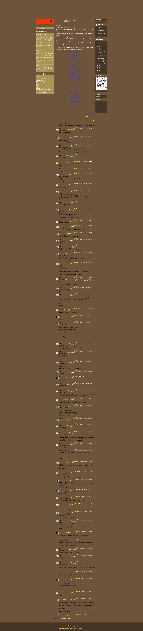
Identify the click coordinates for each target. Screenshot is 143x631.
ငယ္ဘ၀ (37, 84)
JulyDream (71, 406)
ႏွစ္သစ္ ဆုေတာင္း (69, 20)
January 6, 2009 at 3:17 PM (87, 548)
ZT (73, 203)
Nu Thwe (74, 491)
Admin (42, 42)
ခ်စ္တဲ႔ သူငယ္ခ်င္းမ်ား (40, 81)
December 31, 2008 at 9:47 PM (86, 443)
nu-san (72, 444)
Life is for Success (72, 532)
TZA (74, 513)
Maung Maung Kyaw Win (70, 599)
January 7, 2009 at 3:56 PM (87, 571)
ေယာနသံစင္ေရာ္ (69, 309)
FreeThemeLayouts (80, 628)
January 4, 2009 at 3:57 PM (87, 531)
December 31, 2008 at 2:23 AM (86, 294)
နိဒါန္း (37, 85)
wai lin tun (73, 481)
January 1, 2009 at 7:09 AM (87, 479)
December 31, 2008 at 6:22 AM (86, 322)
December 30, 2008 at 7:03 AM (86, 161)
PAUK (72, 137)
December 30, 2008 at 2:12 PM (86, 232)
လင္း (72, 295)
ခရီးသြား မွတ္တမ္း (40, 80)
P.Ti (73, 264)
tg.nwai (72, 175)
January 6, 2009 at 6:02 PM (87, 555)
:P (73, 247)
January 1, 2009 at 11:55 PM (86, 511)
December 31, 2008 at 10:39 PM (85, 450)
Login (102, 19)
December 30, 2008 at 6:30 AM (86, 145)
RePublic (72, 240)
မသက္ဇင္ (73, 504)
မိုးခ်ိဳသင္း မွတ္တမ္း (72, 626)
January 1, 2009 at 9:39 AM (87, 496)
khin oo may (71, 156)
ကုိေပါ (72, 344)
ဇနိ (73, 191)
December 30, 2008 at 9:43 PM (86, 277)
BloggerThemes (69, 628)
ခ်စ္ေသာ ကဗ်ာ (39, 82)
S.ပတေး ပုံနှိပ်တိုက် (45, 34)
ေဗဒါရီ (74, 521)
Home (61, 615)
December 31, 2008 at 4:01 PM (86, 405)
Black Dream (73, 549)
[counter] (98, 96)
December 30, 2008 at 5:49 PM (86, 239)
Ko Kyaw (72, 433)
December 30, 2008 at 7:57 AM (86, 190)
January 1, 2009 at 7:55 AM (87, 489)
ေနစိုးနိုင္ (72, 362)
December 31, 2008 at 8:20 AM (86, 351)
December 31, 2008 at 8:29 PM (86, 418)
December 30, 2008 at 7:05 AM (86, 173)
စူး (73, 316)
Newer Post (57, 614)
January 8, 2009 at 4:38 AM (87, 591)
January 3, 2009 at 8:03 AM (87, 520)
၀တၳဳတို (37, 76)
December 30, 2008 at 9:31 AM (86, 209)
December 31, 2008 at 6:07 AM (86, 315)
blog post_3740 (46, 36)
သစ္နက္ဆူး (72, 210)
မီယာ (72, 288)
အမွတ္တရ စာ (38, 90)
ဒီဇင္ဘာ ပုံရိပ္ (100, 56)
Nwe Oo (74, 563)
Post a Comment (72, 615)
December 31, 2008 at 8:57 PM (86, 431)
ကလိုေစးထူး (71, 233)
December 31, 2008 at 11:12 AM (85, 383)
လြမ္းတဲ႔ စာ (39, 88)
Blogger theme (62, 628)
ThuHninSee (70, 384)
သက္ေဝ (72, 129)
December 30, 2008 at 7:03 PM (86, 252)
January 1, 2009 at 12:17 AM (86, 471)
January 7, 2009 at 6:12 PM (87, 578)
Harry (74, 472)
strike (73, 221)
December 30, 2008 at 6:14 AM (86, 128)
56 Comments (90, 116)
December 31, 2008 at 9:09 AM (86, 371)
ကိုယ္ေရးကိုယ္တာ (39, 78)
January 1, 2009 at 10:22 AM (86, 503)
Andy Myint (71, 462)
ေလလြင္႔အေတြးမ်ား (41, 92)
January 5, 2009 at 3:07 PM (87, 540)
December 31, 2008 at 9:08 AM (86, 361)
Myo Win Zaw (70, 377)
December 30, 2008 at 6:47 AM (86, 155)
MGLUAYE (71, 352)
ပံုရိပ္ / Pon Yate (70, 399)
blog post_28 (39, 65)
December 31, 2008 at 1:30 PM (86, 398)
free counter (98, 90)
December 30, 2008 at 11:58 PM (85, 287)
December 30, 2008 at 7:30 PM (86, 262)
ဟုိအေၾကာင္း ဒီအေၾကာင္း (43, 89)
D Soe (74, 593)
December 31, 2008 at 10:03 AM (85, 376)
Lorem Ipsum (44, 50)
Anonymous (43, 57)
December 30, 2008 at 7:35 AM (86, 183)
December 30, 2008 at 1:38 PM (86, 225)
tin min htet (71, 372)
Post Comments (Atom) (66, 618)
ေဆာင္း (72, 391)
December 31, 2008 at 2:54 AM (86, 308)
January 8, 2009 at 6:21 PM (87, 598)
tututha (74, 497)
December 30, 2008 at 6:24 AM (86, 136)
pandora (72, 185)
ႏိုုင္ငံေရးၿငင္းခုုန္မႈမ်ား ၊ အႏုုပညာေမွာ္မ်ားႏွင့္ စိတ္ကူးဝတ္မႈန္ (81, 280)
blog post (38, 58)
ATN (73, 226)
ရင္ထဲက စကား (39, 86)
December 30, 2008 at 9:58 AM (86, 220)
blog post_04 (39, 52)
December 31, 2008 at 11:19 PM (85, 461)
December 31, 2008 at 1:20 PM (86, 390)
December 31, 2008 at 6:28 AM (86, 343)
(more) (50, 40)
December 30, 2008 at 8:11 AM (86, 202)
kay (73, 146)
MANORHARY (71, 254)
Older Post (65, 614)
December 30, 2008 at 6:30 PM (86, 246)
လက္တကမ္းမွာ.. (101, 58)
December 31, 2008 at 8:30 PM (86, 424)
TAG (37, 77)
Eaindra (72, 323)
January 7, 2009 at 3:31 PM (87, 562)
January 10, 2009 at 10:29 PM (86, 614)
